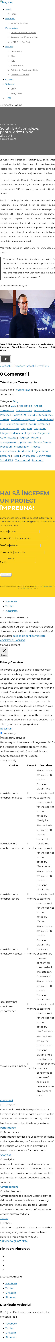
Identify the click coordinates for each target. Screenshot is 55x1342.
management (8, 442)
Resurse (9, 46)
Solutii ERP (6, 460)
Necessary (9, 733)
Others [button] (4, 1218)
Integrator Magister (11, 433)
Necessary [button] (6, 728)
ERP (2, 424)
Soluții (8, 9)
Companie (6, 552)
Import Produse (9, 428)
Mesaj (3, 562)
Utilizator (9, 84)
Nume (4, 531)
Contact (9, 79)
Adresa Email (8, 538)
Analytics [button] (5, 1154)
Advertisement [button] (9, 1186)
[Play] (5, 359)
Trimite (6, 575)
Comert (4, 419)
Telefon (4, 545)
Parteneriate (11, 28)
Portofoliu (10, 18)
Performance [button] (8, 1127)
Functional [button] (6, 1100)
